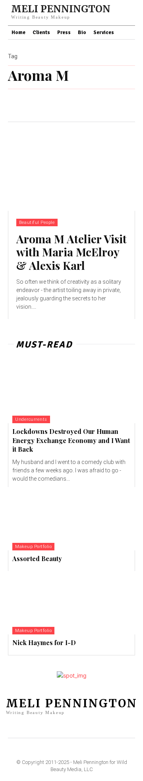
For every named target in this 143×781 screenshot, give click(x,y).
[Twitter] (103, 727)
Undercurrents (31, 419)
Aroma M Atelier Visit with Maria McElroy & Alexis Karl (71, 252)
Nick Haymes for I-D (44, 642)
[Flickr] (52, 727)
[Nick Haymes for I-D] (71, 602)
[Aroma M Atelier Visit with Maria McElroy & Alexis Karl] (71, 166)
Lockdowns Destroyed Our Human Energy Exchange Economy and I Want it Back (71, 440)
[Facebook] (39, 727)
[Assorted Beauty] (71, 518)
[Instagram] (65, 727)
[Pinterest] (77, 727)
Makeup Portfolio (33, 546)
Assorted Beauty (37, 558)
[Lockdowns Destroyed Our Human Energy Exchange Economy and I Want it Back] (71, 391)
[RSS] (90, 727)
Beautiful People (37, 222)
